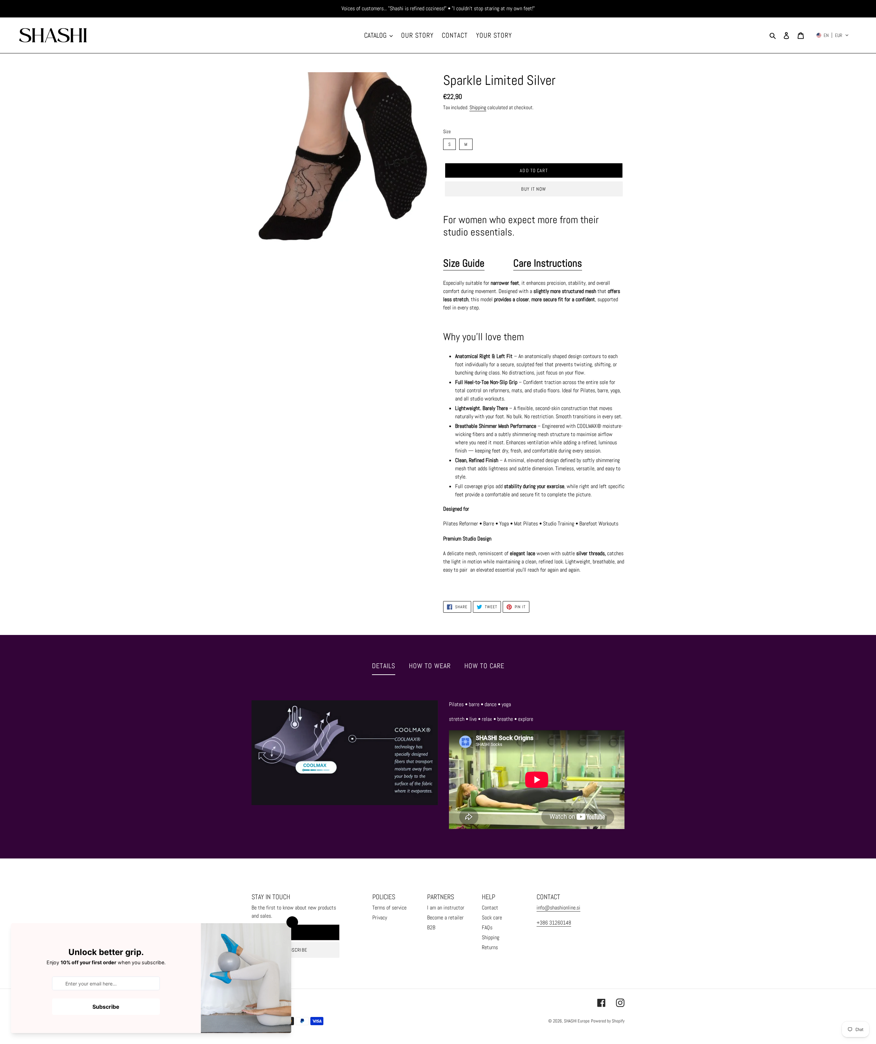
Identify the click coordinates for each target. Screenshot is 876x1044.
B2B (431, 927)
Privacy (379, 917)
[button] (832, 35)
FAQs (487, 927)
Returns (490, 947)
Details (383, 665)
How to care (484, 665)
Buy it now (533, 189)
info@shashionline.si (558, 907)
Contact (490, 907)
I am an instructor (445, 907)
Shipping (477, 107)
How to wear (430, 665)
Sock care (492, 917)
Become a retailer (445, 917)
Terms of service (389, 907)
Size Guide (464, 263)
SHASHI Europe (577, 1021)
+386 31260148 (554, 922)
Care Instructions (547, 263)
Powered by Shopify (607, 1021)
